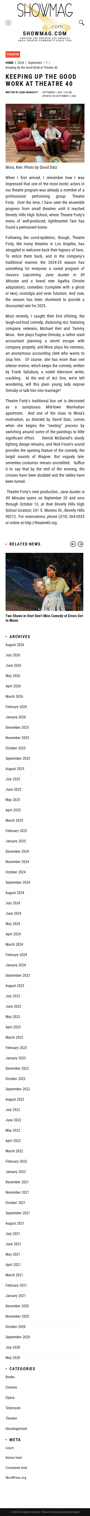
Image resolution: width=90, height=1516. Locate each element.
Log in (10, 1448)
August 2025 (15, 769)
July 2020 (13, 1347)
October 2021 (16, 1203)
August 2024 (15, 893)
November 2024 (17, 862)
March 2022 (14, 1151)
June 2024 (13, 913)
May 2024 (13, 924)
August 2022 (15, 1099)
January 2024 (16, 965)
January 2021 (16, 1296)
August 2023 (15, 986)
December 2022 (17, 1068)
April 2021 (13, 1265)
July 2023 (13, 996)
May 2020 (13, 1358)
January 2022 (16, 1172)
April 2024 (13, 934)
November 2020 (17, 1316)
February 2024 (16, 955)
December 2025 (17, 727)
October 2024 (16, 872)
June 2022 (13, 1120)
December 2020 (17, 1306)
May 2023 (13, 1017)
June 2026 (13, 665)
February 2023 (16, 1048)
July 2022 (13, 1110)
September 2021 (18, 1213)
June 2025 (13, 789)
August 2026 (15, 645)
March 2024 (14, 944)
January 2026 (16, 717)
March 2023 (14, 1037)
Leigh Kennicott (28, 92)
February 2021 (16, 1285)
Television (13, 1408)
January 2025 (16, 841)
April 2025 (13, 810)
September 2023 (18, 975)
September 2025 (18, 758)
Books (10, 1377)
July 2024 (13, 903)
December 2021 (17, 1182)
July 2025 (13, 779)
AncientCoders (71, 1512)
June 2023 (13, 1006)
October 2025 (16, 748)
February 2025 (16, 831)
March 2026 (14, 696)
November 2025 (17, 738)
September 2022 (18, 1089)
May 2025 (13, 800)
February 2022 (16, 1161)
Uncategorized (16, 1428)
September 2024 (18, 882)
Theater (13, 54)
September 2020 (18, 1337)
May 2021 (13, 1254)
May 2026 (13, 676)
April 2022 (13, 1141)
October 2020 (16, 1327)
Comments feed (16, 1468)
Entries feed (13, 1458)
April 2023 (13, 1027)
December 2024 (17, 851)
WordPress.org (16, 1478)
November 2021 (17, 1192)
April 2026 (13, 686)
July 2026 (13, 655)
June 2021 (13, 1244)
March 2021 (14, 1275)
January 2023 (16, 1058)
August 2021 (15, 1223)
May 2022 (13, 1130)
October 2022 (16, 1079)
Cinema (11, 1387)
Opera (10, 1397)
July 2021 (13, 1234)
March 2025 (14, 820)
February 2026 (16, 707)
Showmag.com (45, 33)
